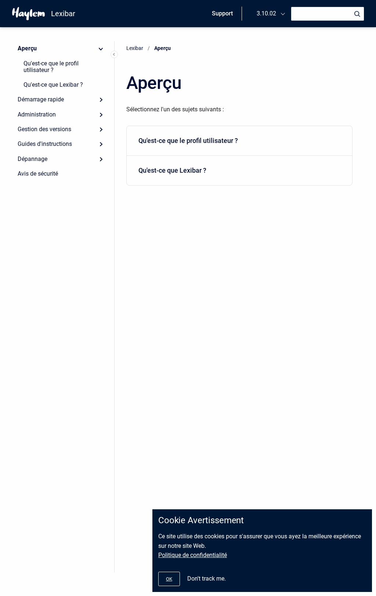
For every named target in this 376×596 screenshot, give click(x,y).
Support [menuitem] (222, 13)
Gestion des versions (44, 129)
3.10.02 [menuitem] (266, 13)
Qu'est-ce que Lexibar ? (53, 84)
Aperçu (27, 48)
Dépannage (32, 158)
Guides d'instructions (45, 143)
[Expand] (101, 99)
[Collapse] (101, 48)
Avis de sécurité (38, 173)
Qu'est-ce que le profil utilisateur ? (51, 66)
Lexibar (63, 13)
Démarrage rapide (41, 99)
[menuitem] (239, 141)
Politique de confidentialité (192, 555)
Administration (37, 114)
